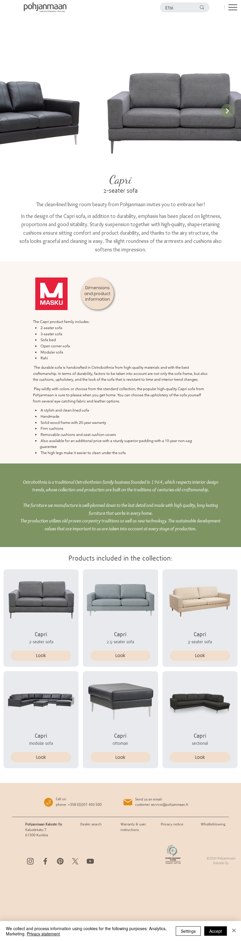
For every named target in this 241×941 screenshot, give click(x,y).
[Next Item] (227, 111)
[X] (75, 861)
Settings (188, 931)
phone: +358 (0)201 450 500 (79, 804)
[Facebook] (45, 861)
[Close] (233, 931)
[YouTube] (90, 861)
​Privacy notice (172, 824)
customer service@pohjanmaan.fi (161, 804)
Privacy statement (43, 934)
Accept (215, 931)
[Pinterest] (60, 861)
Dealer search (91, 824)
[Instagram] (30, 861)
